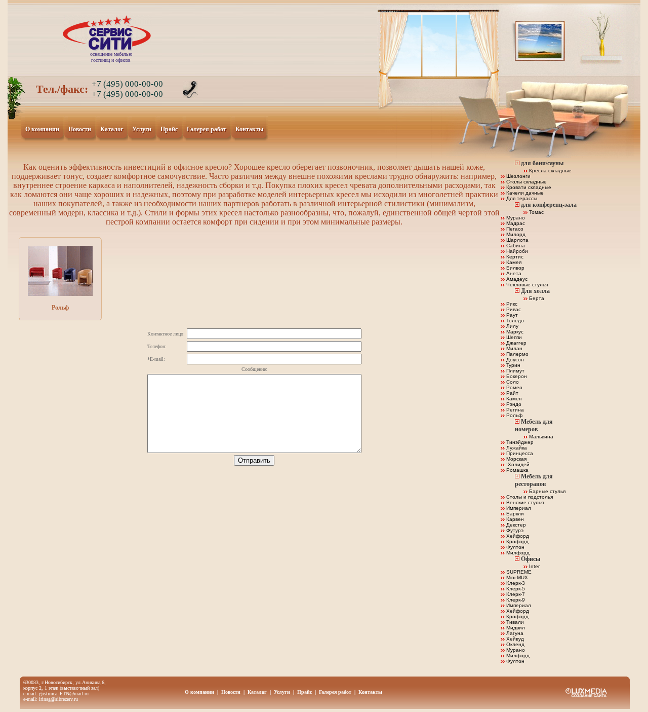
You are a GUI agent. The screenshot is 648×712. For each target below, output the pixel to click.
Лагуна (514, 633)
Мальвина (540, 436)
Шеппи (513, 337)
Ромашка (517, 470)
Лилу (511, 326)
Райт (511, 393)
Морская (515, 459)
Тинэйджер (519, 442)
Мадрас (515, 223)
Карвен (514, 519)
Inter (534, 566)
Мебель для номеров (534, 425)
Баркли (514, 513)
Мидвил (515, 627)
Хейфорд (517, 536)
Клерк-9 (515, 600)
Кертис (514, 256)
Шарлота (517, 240)
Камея (513, 262)
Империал (518, 508)
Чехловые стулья (526, 284)
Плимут (514, 370)
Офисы (530, 559)
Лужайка (516, 448)
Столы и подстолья (529, 497)
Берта (536, 298)
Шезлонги (518, 176)
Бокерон (516, 376)
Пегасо (514, 229)
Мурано (515, 217)
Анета (513, 273)
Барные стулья (546, 491)
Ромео (513, 387)
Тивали (514, 622)
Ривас (513, 309)
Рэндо (513, 404)
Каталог (112, 130)
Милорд (515, 234)
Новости (80, 130)
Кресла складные (550, 170)
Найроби (516, 251)
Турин (512, 365)
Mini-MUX (516, 577)
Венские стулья (524, 502)
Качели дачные (524, 193)
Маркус (514, 331)
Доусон (514, 359)
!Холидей (517, 464)
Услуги (142, 130)
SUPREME (518, 572)
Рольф (60, 307)
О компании (42, 130)
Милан (513, 348)
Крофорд (517, 541)
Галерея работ (207, 130)
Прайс (169, 130)
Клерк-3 (515, 583)
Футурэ (514, 530)
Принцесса (519, 453)
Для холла (535, 290)
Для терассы (521, 198)
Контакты (249, 130)
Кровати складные (528, 187)
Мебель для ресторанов (534, 480)
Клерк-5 (515, 588)
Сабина (515, 245)
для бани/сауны (542, 163)
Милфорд (517, 552)
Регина (514, 410)
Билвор (514, 268)
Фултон (514, 547)
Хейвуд (514, 639)
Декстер (515, 525)
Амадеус (516, 279)
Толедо (514, 320)
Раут (511, 315)
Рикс (511, 304)
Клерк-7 (515, 594)
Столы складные (526, 181)
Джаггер (515, 343)
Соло (512, 382)
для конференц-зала (549, 204)
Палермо (517, 354)
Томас (536, 212)
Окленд (514, 644)
